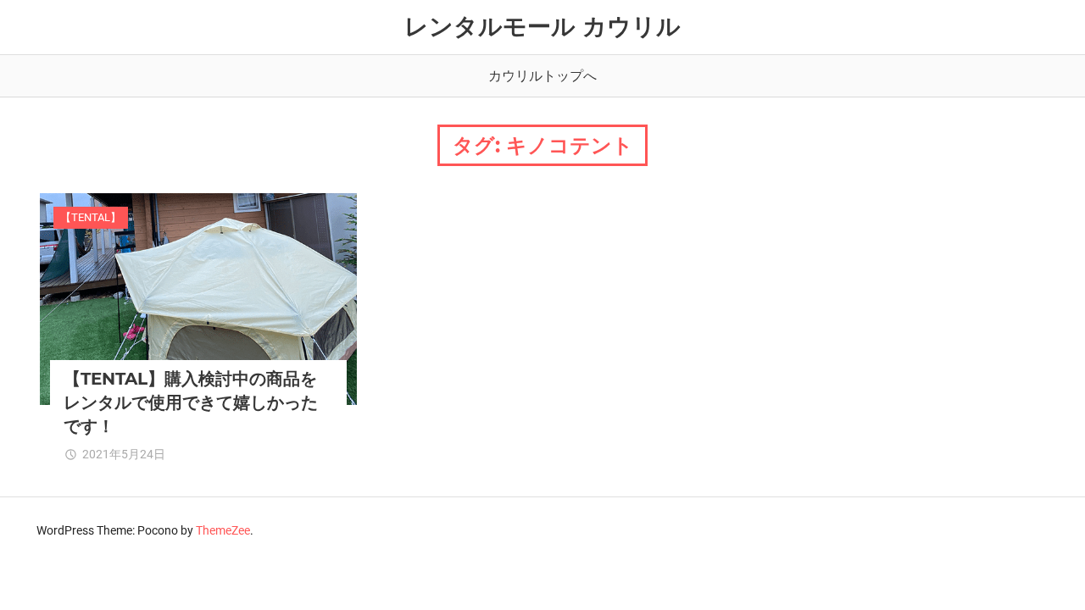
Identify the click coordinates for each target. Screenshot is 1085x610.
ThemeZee (223, 530)
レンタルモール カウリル (542, 26)
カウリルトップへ (542, 76)
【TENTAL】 (90, 217)
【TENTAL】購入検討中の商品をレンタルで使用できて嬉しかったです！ (191, 402)
